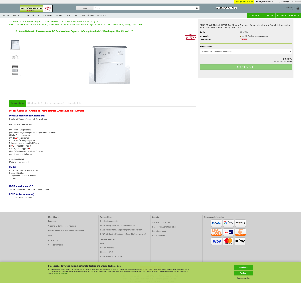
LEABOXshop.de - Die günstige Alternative (117, 225)
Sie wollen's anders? (54, 103)
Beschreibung (17, 103)
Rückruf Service (158, 235)
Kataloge (101, 15)
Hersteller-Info (74, 103)
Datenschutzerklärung (61, 274)
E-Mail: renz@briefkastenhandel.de (166, 227)
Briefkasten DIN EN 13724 (111, 256)
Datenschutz (53, 240)
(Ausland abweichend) (261, 36)
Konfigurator (255, 15)
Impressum (52, 221)
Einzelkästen (32, 15)
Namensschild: (206, 46)
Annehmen (243, 267)
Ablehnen (243, 273)
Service (269, 15)
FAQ (102, 243)
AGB (50, 235)
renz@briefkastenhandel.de (266, 2)
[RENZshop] (36, 8)
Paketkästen (87, 15)
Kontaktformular (159, 231)
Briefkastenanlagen (12, 15)
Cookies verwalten (243, 278)
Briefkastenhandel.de (288, 15)
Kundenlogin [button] (284, 2)
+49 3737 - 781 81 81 (227, 8)
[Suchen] (197, 8)
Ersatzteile (71, 15)
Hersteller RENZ (106, 252)
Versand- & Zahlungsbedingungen (62, 226)
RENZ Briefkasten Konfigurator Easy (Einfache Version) (123, 234)
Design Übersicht (107, 248)
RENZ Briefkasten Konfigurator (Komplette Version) (121, 230)
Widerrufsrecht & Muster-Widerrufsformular (66, 231)
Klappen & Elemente (52, 15)
